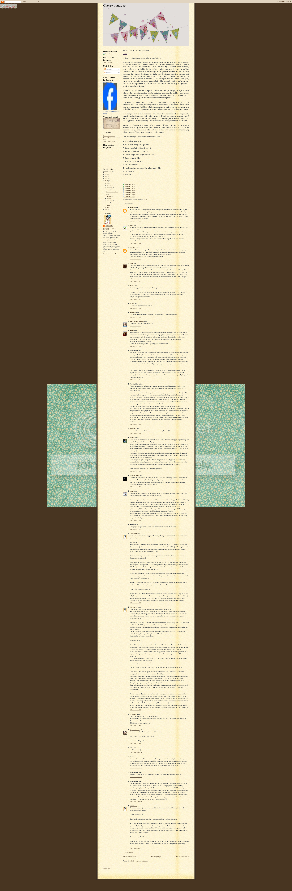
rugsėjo (109, 185)
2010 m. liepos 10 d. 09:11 (136, 752)
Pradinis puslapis (156, 857)
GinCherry (109, 226)
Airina (132, 285)
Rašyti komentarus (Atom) (139, 861)
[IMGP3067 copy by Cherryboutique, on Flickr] (129, 188)
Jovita (132, 330)
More (107, 194)
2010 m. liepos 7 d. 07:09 (135, 346)
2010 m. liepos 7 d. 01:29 (135, 221)
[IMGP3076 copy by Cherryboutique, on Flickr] (129, 184)
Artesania (133, 428)
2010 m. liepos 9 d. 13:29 (135, 725)
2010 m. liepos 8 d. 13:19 (135, 529)
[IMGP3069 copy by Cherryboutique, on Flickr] (129, 193)
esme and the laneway (137, 321)
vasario (109, 205)
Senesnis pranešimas (182, 857)
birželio (109, 196)
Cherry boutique (114, 5)
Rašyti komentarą (129, 852)
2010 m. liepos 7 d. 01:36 (135, 243)
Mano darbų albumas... (109, 136)
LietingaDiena (134, 475)
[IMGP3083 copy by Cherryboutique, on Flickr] (129, 197)
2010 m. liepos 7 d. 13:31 (135, 520)
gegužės (109, 198)
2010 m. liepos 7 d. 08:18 (135, 379)
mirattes (132, 248)
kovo (108, 203)
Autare (132, 437)
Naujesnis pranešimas (129, 857)
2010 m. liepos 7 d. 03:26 (135, 308)
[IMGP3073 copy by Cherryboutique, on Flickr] (129, 195)
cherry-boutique (107, 82)
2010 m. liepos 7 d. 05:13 (135, 326)
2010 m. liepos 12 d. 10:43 (136, 777)
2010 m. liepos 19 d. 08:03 (136, 848)
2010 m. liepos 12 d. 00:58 (136, 768)
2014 (106, 174)
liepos (108, 190)
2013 (106, 176)
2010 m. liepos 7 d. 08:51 (135, 424)
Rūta (131, 491)
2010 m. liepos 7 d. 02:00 (135, 259)
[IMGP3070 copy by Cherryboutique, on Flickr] (129, 190)
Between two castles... (112, 192)
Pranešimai (109, 69)
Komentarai (109, 72)
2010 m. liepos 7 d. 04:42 (135, 317)
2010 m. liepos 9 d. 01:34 (135, 603)
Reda (131, 225)
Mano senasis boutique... (109, 141)
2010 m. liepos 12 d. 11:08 (136, 801)
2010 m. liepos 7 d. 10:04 (135, 433)
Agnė (131, 263)
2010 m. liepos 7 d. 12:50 (135, 487)
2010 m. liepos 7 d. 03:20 (135, 281)
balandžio (109, 200)
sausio (108, 207)
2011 (106, 181)
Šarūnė (132, 207)
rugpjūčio (109, 187)
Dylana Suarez (134, 730)
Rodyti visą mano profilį (109, 254)
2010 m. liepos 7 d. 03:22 (135, 299)
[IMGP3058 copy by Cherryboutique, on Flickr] (129, 186)
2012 (106, 179)
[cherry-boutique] (110, 109)
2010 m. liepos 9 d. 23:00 (135, 743)
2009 (106, 209)
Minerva (133, 312)
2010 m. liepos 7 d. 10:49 (135, 471)
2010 (106, 183)
